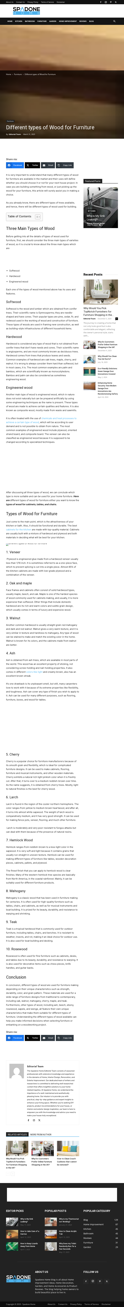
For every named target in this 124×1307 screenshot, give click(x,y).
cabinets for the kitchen (18, 529)
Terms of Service (47, 2)
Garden (52, 21)
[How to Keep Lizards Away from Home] (12, 1246)
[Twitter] (115, 2)
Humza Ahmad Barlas (96, 223)
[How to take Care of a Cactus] (12, 1234)
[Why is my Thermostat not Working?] (51, 1222)
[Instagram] (105, 2)
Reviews (82, 21)
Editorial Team (15, 134)
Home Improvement (68, 21)
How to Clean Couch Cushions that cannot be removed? (67, 1162)
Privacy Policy (33, 2)
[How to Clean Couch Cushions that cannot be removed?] (68, 1148)
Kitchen (18, 21)
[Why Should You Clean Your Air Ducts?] (89, 359)
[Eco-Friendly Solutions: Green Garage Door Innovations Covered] (89, 371)
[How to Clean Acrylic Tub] (51, 1234)
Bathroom (30, 21)
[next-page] (13, 1174)
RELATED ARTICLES (17, 1134)
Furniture (42, 21)
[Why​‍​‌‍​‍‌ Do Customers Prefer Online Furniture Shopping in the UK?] (42, 1148)
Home (9, 21)
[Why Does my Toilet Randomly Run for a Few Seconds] (51, 1246)
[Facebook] (100, 2)
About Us (9, 2)
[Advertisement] (82, 10)
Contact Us (20, 2)
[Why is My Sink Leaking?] (100, 207)
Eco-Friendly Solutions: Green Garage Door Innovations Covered (107, 371)
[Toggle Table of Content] (36, 216)
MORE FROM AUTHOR (40, 1134)
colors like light (34, 671)
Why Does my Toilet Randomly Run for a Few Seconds (67, 1246)
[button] (114, 21)
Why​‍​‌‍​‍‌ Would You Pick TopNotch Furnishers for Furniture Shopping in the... (98, 311)
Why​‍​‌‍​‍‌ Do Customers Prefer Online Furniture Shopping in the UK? (41, 1162)
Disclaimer (61, 2)
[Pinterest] (110, 2)
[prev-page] (8, 1174)
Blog (91, 21)
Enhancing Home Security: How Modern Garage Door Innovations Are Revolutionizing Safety (108, 388)
